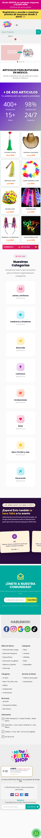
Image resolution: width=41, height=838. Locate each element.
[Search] (38, 31)
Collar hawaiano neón (31, 181)
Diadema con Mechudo (10, 237)
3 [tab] (21, 62)
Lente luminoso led (31, 237)
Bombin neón (10, 209)
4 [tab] (23, 62)
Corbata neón (31, 209)
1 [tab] (18, 62)
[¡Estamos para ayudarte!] (36, 833)
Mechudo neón (10, 181)
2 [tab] (19, 62)
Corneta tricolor (10, 152)
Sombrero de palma (30, 152)
